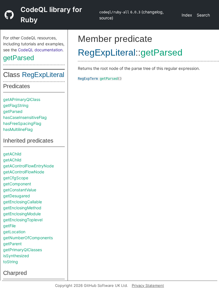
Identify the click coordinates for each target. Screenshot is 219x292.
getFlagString (16, 105)
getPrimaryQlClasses (22, 249)
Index (187, 15)
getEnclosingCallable (22, 201)
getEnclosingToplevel (22, 219)
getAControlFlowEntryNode (28, 165)
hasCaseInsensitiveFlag (25, 117)
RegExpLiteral (43, 74)
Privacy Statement (148, 285)
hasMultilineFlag (18, 129)
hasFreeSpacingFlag (22, 123)
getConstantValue (19, 189)
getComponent (17, 183)
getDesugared (16, 195)
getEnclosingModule (22, 213)
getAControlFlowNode (23, 171)
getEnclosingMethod (22, 207)
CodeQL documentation (40, 49)
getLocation (14, 231)
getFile (9, 225)
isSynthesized (16, 255)
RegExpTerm (88, 79)
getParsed (18, 58)
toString (10, 261)
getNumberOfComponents (28, 237)
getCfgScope (15, 177)
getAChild (12, 153)
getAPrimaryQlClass (21, 99)
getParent (12, 243)
